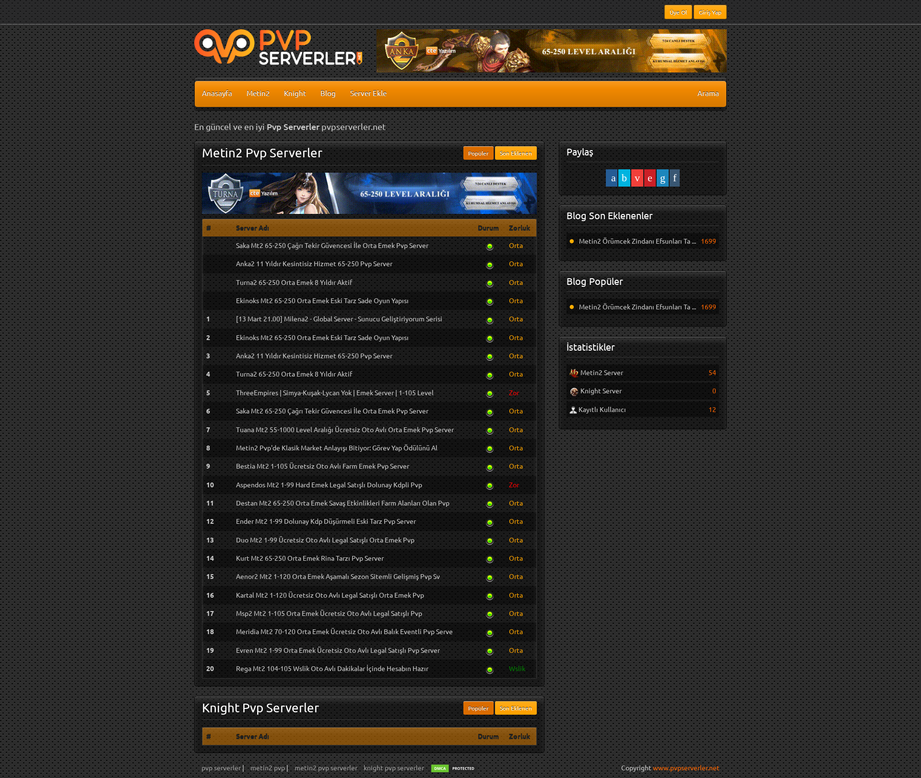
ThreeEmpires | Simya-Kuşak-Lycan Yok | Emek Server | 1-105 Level (335, 392)
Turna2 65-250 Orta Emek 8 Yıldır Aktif (294, 282)
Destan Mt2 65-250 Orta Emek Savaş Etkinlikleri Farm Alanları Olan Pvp (342, 502)
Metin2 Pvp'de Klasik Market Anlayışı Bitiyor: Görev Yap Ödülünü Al (336, 447)
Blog (328, 92)
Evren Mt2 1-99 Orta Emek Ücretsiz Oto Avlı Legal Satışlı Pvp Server (338, 650)
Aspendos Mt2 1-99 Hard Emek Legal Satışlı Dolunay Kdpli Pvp (329, 484)
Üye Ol (678, 12)
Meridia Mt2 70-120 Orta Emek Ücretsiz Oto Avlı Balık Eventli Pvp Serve (344, 631)
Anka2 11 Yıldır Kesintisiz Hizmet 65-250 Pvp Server (314, 263)
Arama (708, 92)
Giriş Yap (710, 12)
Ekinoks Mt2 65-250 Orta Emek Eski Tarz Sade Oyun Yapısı (322, 300)
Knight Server (600, 390)
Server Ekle (368, 92)
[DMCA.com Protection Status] (454, 767)
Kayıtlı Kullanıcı (601, 409)
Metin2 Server (601, 372)
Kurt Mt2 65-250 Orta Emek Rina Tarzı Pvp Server (310, 558)
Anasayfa (217, 92)
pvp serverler (221, 767)
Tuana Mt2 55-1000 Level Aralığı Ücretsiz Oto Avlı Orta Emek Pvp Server (345, 429)
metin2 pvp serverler (326, 767)
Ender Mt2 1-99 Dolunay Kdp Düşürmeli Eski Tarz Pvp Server (326, 521)
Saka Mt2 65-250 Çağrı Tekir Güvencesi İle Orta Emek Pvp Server (332, 245)
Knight (295, 92)
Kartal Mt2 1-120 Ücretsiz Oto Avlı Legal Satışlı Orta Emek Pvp (330, 594)
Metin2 (258, 92)
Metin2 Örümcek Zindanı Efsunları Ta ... (637, 240)
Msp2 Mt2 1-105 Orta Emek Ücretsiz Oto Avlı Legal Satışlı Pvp (329, 613)
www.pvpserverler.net (686, 767)
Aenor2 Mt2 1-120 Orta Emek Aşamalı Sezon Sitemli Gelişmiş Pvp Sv (338, 576)
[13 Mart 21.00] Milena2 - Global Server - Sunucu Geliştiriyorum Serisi (339, 318)
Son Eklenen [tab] (516, 153)
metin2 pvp (268, 767)
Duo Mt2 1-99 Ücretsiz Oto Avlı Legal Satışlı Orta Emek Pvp (325, 539)
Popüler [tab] (478, 153)
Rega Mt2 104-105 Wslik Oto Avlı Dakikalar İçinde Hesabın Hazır (332, 668)
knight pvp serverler (394, 767)
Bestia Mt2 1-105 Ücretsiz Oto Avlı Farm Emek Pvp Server (322, 465)
